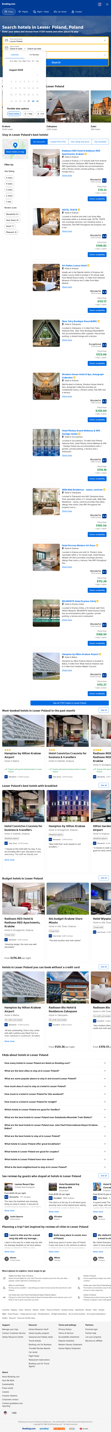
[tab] (14, 54)
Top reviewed (100, 141)
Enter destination (16, 39)
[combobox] (56, 41)
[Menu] (107, 4)
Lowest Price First (58, 141)
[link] (15, 177)
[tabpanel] (24, 88)
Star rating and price (80, 141)
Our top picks (39, 141)
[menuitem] (9, 12)
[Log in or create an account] (99, 4)
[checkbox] (37, 75)
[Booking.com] (8, 4)
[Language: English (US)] (5, 1413)
